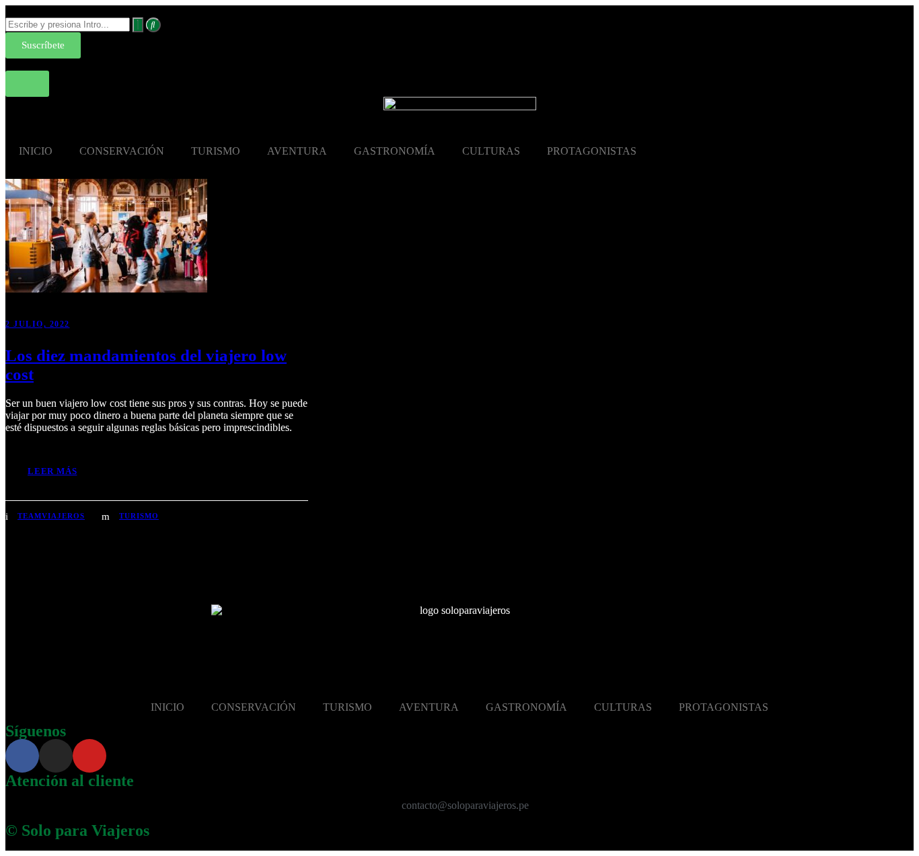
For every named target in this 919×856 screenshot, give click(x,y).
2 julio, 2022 (37, 324)
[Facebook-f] (22, 756)
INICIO (35, 151)
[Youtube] (89, 756)
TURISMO (215, 151)
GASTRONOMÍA (394, 151)
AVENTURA (297, 151)
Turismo (139, 516)
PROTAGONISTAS (591, 151)
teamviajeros (51, 516)
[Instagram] (56, 756)
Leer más (52, 471)
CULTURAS (491, 151)
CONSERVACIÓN (121, 151)
